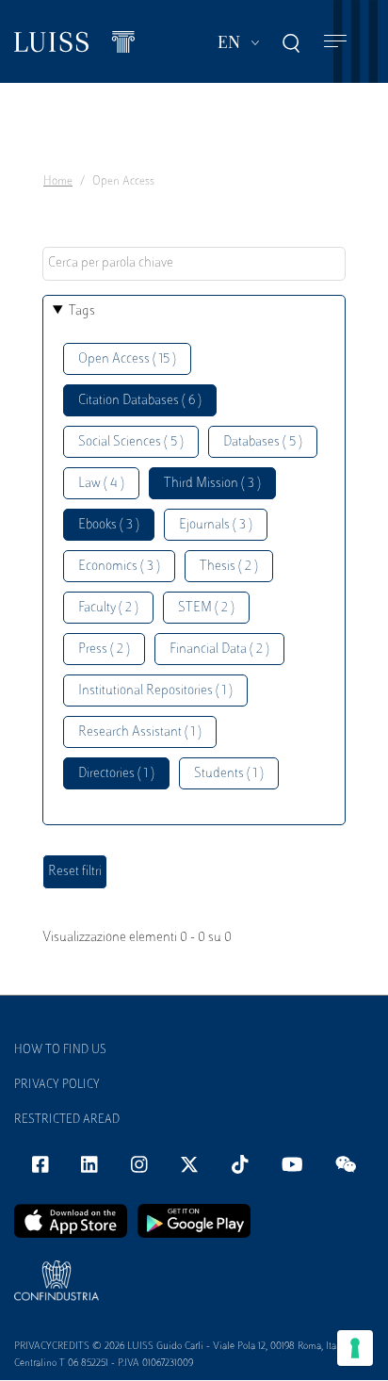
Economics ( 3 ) (119, 567)
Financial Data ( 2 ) (219, 649)
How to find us (60, 1050)
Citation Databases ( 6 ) (140, 401)
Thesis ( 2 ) (229, 567)
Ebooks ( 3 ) (108, 525)
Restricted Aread (67, 1120)
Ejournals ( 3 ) (215, 525)
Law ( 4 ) (101, 484)
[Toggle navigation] (335, 42)
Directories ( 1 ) (116, 774)
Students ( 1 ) (229, 774)
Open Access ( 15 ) (127, 359)
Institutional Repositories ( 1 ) (155, 691)
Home (58, 181)
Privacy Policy (57, 1085)
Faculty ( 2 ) (108, 608)
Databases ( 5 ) (262, 442)
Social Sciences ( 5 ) (131, 442)
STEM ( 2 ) (206, 608)
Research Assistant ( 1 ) (140, 732)
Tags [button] (82, 311)
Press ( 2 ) (104, 649)
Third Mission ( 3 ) (212, 484)
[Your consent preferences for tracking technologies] (355, 1348)
